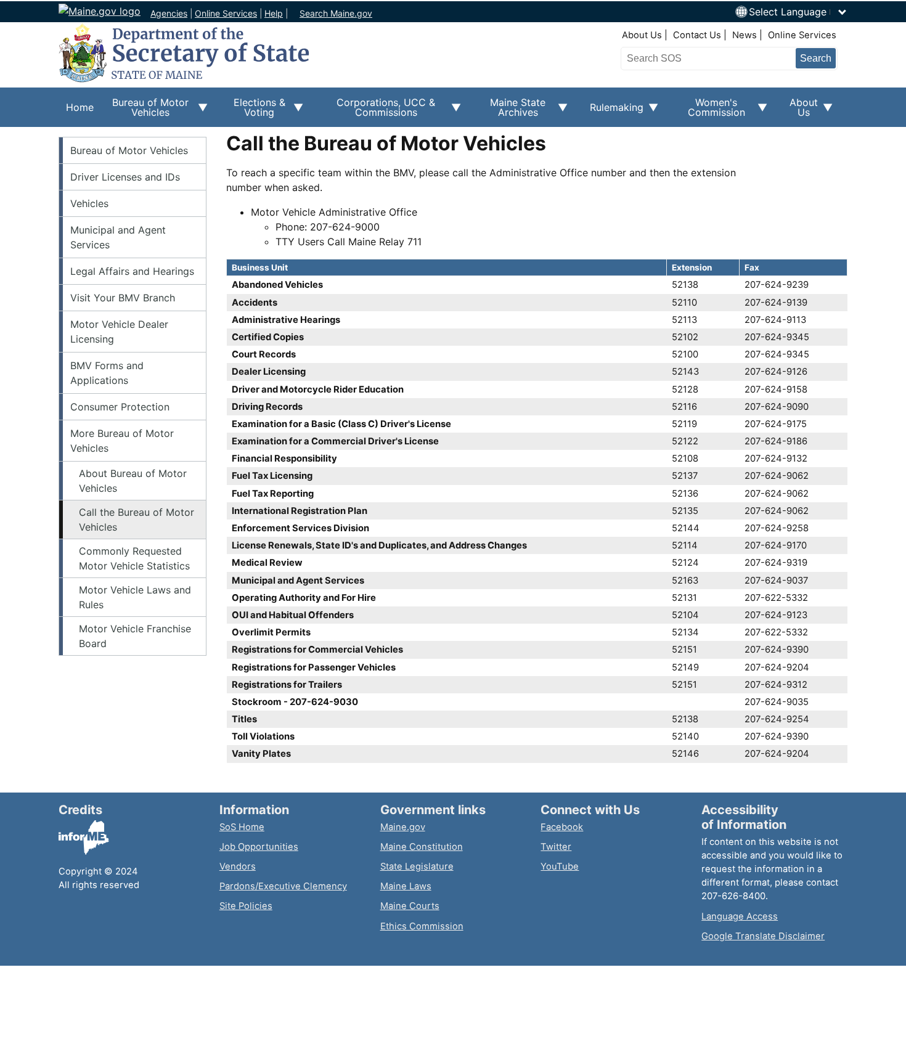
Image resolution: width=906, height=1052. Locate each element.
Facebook (562, 827)
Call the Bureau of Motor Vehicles (136, 519)
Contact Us (697, 35)
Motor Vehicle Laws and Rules (135, 597)
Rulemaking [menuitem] (612, 114)
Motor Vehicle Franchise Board (135, 636)
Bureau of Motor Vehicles (129, 150)
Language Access (739, 916)
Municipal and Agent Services (118, 237)
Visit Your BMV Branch (122, 298)
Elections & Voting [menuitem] (253, 111)
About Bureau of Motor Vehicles (133, 480)
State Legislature (417, 866)
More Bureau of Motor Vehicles (122, 440)
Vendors (237, 866)
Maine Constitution (421, 846)
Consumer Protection (119, 407)
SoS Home (241, 827)
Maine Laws (405, 886)
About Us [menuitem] (800, 111)
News (744, 35)
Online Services (226, 13)
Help (273, 13)
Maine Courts (409, 905)
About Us (642, 35)
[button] (798, 12)
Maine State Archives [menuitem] (510, 111)
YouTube (560, 866)
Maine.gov (402, 827)
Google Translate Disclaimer (763, 936)
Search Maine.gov (336, 13)
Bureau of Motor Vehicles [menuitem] (145, 111)
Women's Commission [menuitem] (709, 111)
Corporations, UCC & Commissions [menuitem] (376, 111)
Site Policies (245, 905)
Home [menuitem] (80, 107)
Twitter (556, 846)
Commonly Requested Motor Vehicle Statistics (134, 558)
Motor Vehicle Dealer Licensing (119, 331)
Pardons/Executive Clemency (283, 886)
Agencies (168, 13)
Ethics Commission (421, 926)
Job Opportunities (258, 846)
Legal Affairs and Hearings (132, 271)
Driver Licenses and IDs (125, 177)
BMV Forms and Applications (107, 372)
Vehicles (89, 203)
